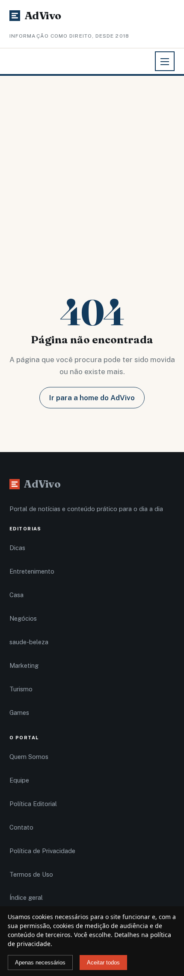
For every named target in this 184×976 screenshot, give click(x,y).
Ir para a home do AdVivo (92, 397)
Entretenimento (31, 571)
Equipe (19, 780)
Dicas (17, 547)
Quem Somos (28, 756)
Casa (16, 594)
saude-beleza (28, 642)
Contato (21, 827)
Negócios (23, 618)
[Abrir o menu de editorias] (165, 61)
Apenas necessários (40, 962)
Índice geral (26, 897)
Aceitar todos (103, 962)
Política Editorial (33, 803)
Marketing (24, 665)
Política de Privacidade (42, 850)
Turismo (21, 689)
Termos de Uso (31, 874)
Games (19, 712)
